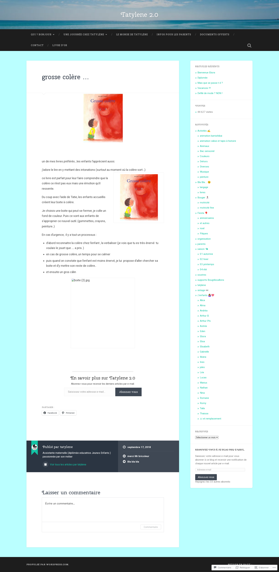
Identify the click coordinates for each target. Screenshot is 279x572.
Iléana (203, 356)
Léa (202, 372)
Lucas (203, 377)
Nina (202, 392)
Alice (202, 300)
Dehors (204, 161)
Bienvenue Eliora (206, 72)
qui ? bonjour (41, 34)
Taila (202, 408)
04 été (203, 269)
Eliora (203, 336)
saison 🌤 (202, 249)
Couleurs (204, 156)
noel (202, 228)
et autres (204, 223)
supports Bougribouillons (210, 280)
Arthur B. (204, 315)
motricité (204, 202)
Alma (202, 305)
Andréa (203, 310)
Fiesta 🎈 (202, 213)
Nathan (204, 387)
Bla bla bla (133, 461)
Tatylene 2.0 (139, 14)
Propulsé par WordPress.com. (47, 564)
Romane (204, 398)
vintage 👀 (203, 290)
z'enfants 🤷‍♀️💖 (205, 295)
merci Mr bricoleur (138, 456)
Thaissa (204, 413)
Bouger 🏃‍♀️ (203, 197)
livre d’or (59, 45)
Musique (204, 171)
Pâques (204, 233)
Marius (203, 382)
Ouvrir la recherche (249, 45)
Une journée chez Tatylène (83, 34)
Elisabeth (205, 346)
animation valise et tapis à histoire (218, 140)
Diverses (204, 166)
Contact (37, 45)
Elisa (202, 341)
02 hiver (204, 259)
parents (201, 244)
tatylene (201, 285)
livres (202, 192)
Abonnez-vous (128, 391)
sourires (201, 274)
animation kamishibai (211, 135)
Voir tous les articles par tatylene (67, 464)
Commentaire (151, 527)
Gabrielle (204, 351)
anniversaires (207, 218)
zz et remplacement (210, 418)
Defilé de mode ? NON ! (209, 93)
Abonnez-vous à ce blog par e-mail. (220, 449)
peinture (204, 176)
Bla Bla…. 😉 (204, 182)
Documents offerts (214, 34)
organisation (204, 238)
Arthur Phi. (205, 320)
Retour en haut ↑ (240, 564)
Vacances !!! (204, 88)
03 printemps (207, 264)
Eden (202, 331)
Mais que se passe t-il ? (210, 82)
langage (204, 187)
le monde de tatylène (132, 34)
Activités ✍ (203, 130)
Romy (203, 403)
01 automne (206, 254)
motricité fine (207, 207)
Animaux (204, 146)
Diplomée (202, 77)
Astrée (203, 326)
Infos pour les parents (174, 34)
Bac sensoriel (207, 151)
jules (202, 367)
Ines (202, 362)
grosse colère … (65, 76)
